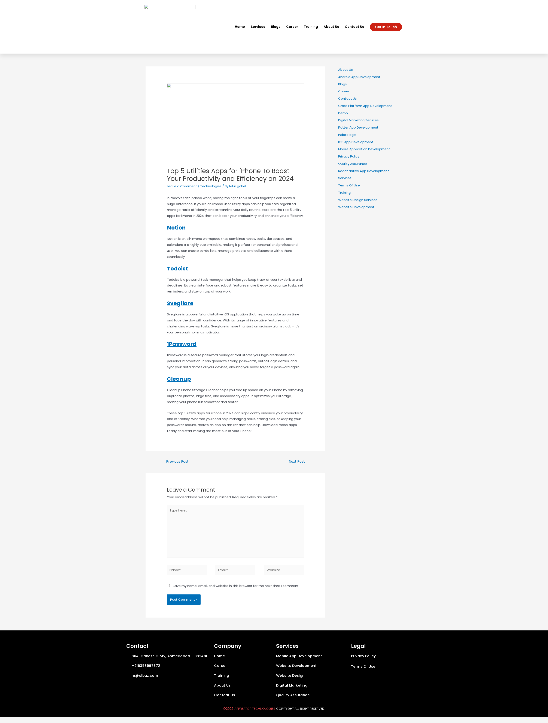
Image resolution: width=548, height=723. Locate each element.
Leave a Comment (182, 186)
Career (292, 26)
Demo (343, 113)
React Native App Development (363, 171)
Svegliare (180, 303)
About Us (331, 26)
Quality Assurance (352, 163)
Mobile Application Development (364, 149)
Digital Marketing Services (358, 120)
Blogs (275, 26)
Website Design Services (357, 200)
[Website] (284, 570)
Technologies (211, 186)
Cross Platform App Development (365, 106)
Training (311, 26)
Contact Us (354, 26)
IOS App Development (355, 142)
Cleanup (179, 379)
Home (240, 26)
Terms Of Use (349, 185)
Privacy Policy (348, 156)
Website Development (356, 207)
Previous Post (175, 461)
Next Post (299, 461)
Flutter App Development (358, 127)
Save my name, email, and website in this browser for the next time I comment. (236, 586)
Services (258, 26)
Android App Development (359, 77)
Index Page (347, 134)
